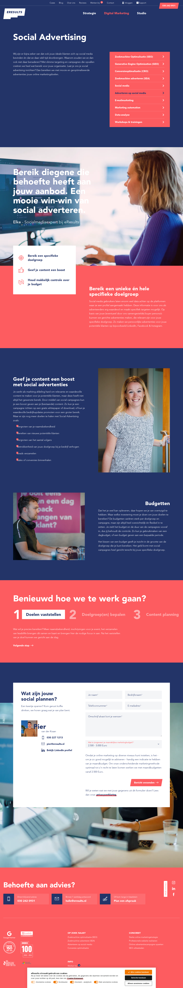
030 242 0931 (168, 5)
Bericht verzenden (144, 782)
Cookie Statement (75, 978)
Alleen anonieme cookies (138, 983)
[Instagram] (173, 882)
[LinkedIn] (173, 888)
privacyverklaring (106, 794)
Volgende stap (21, 645)
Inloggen (128, 2)
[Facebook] (173, 894)
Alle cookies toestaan (140, 972)
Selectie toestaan (138, 978)
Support (142, 2)
